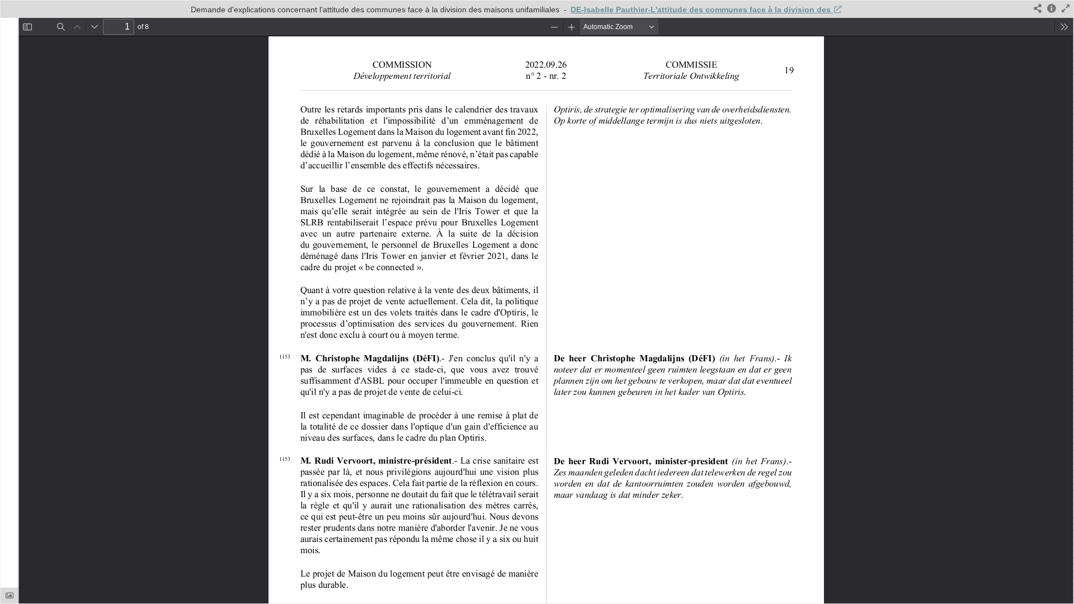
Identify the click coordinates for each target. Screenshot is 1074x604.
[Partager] (1037, 9)
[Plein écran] (1065, 9)
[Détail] (1051, 9)
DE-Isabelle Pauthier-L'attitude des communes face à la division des (702, 9)
